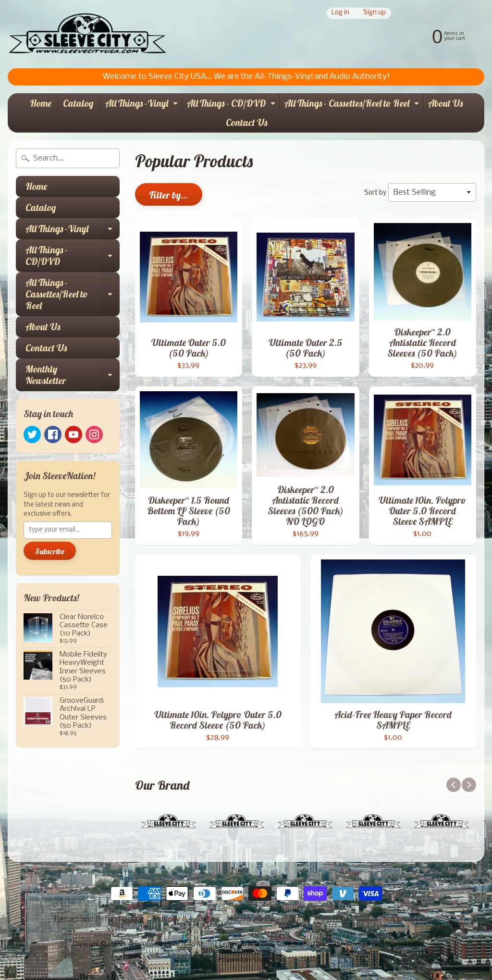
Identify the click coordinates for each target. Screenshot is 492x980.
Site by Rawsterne (246, 952)
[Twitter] (32, 434)
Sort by (375, 193)
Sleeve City (137, 944)
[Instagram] (94, 434)
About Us (445, 103)
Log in (340, 13)
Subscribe (49, 551)
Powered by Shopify (246, 960)
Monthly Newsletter (72, 375)
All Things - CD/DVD (232, 105)
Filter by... (168, 195)
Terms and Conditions (268, 919)
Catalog (78, 103)
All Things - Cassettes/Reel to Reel (352, 105)
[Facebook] (53, 434)
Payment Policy (345, 919)
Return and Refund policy (99, 919)
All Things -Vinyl (142, 105)
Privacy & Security (187, 919)
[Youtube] (73, 434)
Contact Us (246, 122)
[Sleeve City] (87, 34)
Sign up (374, 13)
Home (40, 103)
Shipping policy (410, 919)
